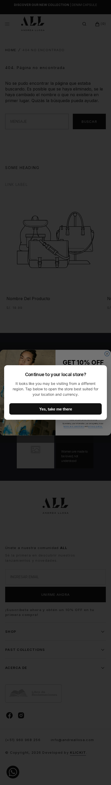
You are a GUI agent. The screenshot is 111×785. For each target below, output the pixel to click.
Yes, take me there (55, 409)
